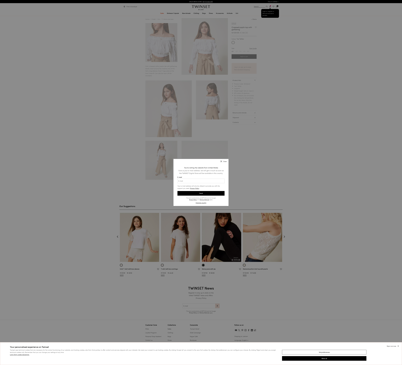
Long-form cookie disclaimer (19, 355)
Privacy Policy (194, 188)
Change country (201, 203)
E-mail (179, 177)
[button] (324, 352)
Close (225, 161)
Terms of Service (204, 199)
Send (201, 193)
